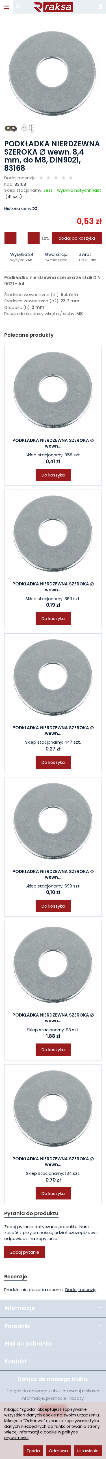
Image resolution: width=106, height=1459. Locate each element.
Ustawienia (88, 1451)
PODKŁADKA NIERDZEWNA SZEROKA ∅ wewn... (53, 443)
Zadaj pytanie (24, 1252)
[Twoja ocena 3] (56, 178)
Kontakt (16, 1361)
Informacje (20, 1308)
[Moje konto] (100, 7)
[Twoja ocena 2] (48, 178)
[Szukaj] (18, 7)
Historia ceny (18, 208)
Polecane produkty (29, 334)
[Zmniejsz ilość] (33, 238)
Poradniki (18, 1326)
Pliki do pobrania (28, 1344)
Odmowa (58, 1451)
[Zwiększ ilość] (10, 238)
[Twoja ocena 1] (41, 178)
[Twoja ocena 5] (70, 178)
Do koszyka (53, 475)
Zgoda (33, 1451)
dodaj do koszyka (77, 238)
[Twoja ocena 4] (63, 178)
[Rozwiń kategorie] (6, 7)
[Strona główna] (53, 7)
